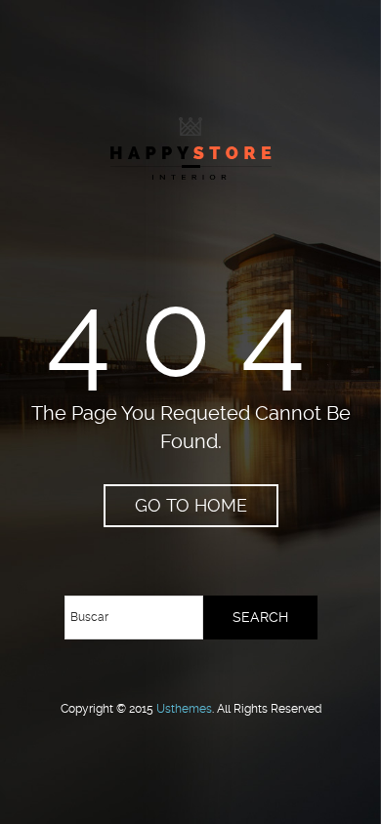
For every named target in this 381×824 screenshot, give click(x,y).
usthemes (184, 709)
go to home (191, 505)
